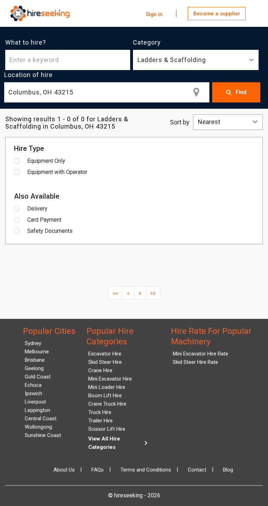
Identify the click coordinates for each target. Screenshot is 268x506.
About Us (64, 470)
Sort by (179, 122)
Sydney (33, 343)
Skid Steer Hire (105, 362)
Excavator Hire (104, 354)
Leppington (37, 410)
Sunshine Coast (43, 435)
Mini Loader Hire (106, 387)
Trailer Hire (100, 420)
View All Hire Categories (119, 443)
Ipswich (33, 393)
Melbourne (37, 351)
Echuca (33, 385)
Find (240, 92)
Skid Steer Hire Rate (195, 362)
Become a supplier (216, 13)
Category (147, 42)
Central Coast (41, 418)
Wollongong (38, 427)
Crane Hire (100, 370)
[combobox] (106, 92)
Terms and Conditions (145, 470)
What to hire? (25, 42)
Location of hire (28, 74)
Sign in (154, 14)
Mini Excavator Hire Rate (200, 354)
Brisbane (35, 360)
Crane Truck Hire (107, 404)
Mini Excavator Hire (110, 379)
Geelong (34, 368)
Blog (228, 470)
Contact (197, 470)
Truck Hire (99, 412)
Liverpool (35, 402)
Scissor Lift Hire (106, 429)
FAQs (97, 470)
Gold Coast (38, 377)
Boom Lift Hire (105, 395)
